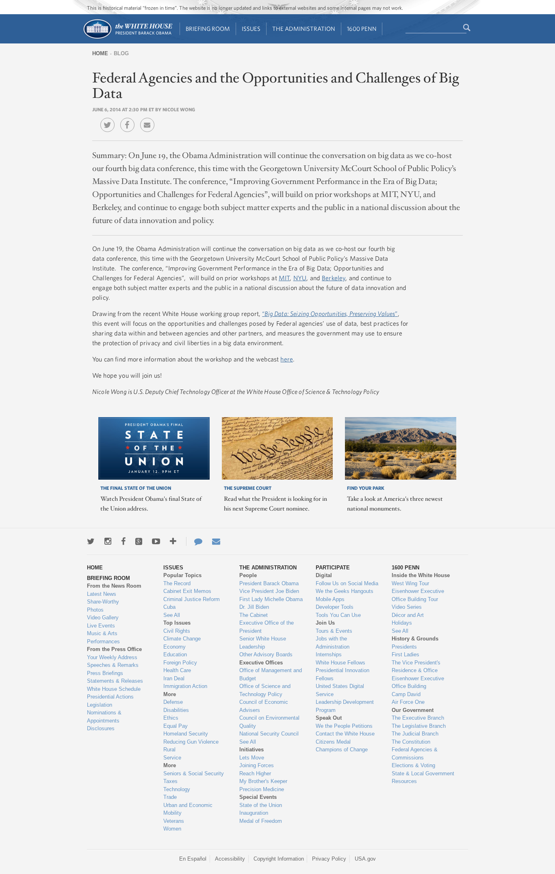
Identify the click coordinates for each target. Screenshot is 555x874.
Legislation (99, 705)
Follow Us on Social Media (347, 583)
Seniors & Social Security (193, 773)
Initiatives (251, 749)
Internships (329, 654)
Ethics (170, 718)
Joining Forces (256, 765)
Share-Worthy (103, 602)
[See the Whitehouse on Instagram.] (107, 541)
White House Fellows (340, 663)
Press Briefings (105, 673)
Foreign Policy (180, 663)
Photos (95, 610)
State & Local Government (423, 773)
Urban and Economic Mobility (187, 809)
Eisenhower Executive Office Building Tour (418, 595)
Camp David (406, 694)
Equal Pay (175, 726)
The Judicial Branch (415, 734)
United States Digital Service (340, 690)
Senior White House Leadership (262, 643)
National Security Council (269, 734)
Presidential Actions (110, 697)
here (286, 359)
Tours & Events (334, 631)
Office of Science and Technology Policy (265, 690)
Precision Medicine (261, 789)
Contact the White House (345, 734)
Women (172, 829)
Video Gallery (103, 617)
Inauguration (253, 813)
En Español (192, 859)
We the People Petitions (344, 726)
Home (100, 53)
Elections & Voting (413, 765)
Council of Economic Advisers (263, 706)
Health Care (177, 670)
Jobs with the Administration (332, 643)
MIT (284, 277)
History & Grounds (415, 639)
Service (172, 758)
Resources (404, 781)
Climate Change (182, 639)
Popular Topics (182, 575)
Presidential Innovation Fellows (342, 674)
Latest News (101, 594)
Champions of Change (342, 749)
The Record (177, 583)
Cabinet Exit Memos (187, 591)
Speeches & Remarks (113, 665)
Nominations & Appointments (104, 717)
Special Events (258, 797)
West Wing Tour (410, 583)
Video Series (407, 607)
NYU (299, 277)
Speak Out (329, 718)
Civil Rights (176, 631)
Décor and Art (408, 615)
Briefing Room (208, 28)
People (248, 575)
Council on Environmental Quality (269, 722)
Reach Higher (255, 773)
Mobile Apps (330, 599)
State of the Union (260, 805)
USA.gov (365, 859)
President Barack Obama (269, 583)
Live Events (101, 626)
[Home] (127, 38)
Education (175, 654)
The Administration (303, 28)
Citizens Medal (333, 742)
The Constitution (411, 742)
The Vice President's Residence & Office (416, 667)
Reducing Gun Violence (191, 742)
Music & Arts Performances (103, 637)
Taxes (170, 781)
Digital (324, 575)
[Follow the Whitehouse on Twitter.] (91, 541)
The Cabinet (253, 615)
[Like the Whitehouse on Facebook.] (123, 541)
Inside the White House (421, 575)
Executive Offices (261, 663)
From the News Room (114, 586)
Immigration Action (185, 686)
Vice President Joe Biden (269, 591)
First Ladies (405, 654)
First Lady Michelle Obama (271, 599)
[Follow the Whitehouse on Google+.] (138, 541)
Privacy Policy (329, 859)
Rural (169, 749)
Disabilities (176, 710)
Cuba (169, 607)
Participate (333, 568)
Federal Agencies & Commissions (415, 753)
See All (171, 615)
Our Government (413, 710)
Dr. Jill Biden (254, 607)
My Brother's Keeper (263, 781)
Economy (174, 647)
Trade (170, 797)
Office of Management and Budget (270, 674)
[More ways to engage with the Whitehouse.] (173, 541)
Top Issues (177, 623)
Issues (251, 28)
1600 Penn (362, 28)
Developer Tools (334, 607)
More (169, 694)
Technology (176, 789)
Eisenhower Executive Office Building (418, 682)
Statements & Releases (115, 681)
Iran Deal (173, 678)
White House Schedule (114, 689)
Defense (173, 702)
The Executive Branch (418, 718)
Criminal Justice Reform (191, 599)
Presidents (404, 647)
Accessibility (230, 859)
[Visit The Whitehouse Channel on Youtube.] (156, 541)
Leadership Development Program (345, 706)
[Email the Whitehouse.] (216, 541)
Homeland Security (185, 734)
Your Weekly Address (112, 657)
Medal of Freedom (260, 821)
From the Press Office (114, 649)
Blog (121, 53)
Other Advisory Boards (266, 654)
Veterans (173, 821)
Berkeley (333, 277)
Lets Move (251, 758)
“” (329, 313)
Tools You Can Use (338, 615)
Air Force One (408, 702)
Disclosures (101, 728)
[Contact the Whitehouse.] (194, 541)
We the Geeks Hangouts (344, 591)
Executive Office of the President (266, 627)
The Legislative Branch (419, 726)
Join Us (325, 623)
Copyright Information (279, 859)
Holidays (402, 623)
